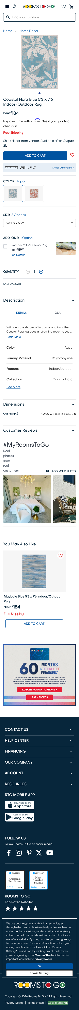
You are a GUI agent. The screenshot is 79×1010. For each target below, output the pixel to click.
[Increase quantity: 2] (41, 271)
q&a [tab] (58, 312)
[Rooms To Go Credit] (39, 669)
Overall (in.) (10, 414)
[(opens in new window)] (9, 853)
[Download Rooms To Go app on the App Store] (19, 805)
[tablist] (39, 312)
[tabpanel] (39, 355)
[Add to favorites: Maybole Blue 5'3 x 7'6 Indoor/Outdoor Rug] (60, 555)
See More (13, 387)
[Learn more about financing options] (39, 700)
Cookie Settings (58, 1002)
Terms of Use (36, 1002)
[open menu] (7, 6)
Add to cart (35, 155)
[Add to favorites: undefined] (72, 154)
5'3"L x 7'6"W (15, 223)
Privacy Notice (14, 1002)
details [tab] (21, 312)
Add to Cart (34, 623)
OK (39, 966)
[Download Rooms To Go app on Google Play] (19, 817)
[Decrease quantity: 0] (27, 271)
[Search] (7, 17)
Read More (13, 337)
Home (7, 31)
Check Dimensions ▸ (63, 167)
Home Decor (28, 31)
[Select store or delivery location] (14, 6)
